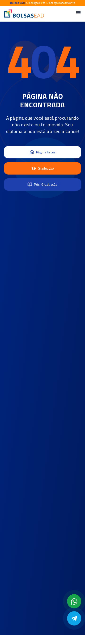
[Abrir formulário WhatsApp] (74, 601)
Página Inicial (46, 152)
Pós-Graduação (46, 184)
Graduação (46, 168)
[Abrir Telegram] (74, 618)
